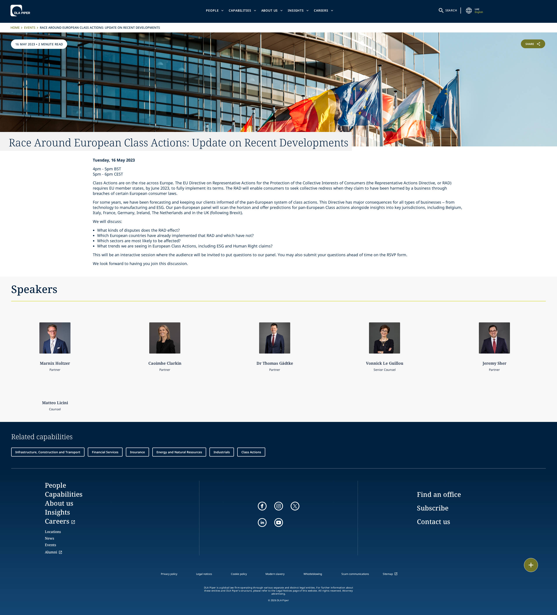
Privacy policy (169, 574)
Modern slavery (275, 574)
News (49, 538)
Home (15, 27)
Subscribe (432, 507)
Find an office (439, 494)
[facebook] (262, 506)
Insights (296, 10)
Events (29, 27)
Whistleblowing (313, 574)
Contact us (433, 521)
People (212, 10)
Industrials (222, 452)
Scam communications (355, 574)
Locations (53, 531)
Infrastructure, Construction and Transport (47, 452)
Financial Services (105, 452)
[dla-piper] (21, 10)
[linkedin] (262, 522)
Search (451, 10)
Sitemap (388, 574)
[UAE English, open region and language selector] (469, 10)
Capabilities (240, 10)
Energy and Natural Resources (179, 452)
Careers (321, 10)
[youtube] (278, 522)
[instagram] (278, 506)
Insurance (137, 452)
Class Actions (251, 452)
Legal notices (204, 574)
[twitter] (295, 506)
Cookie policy (239, 574)
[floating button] (531, 565)
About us (269, 10)
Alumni (51, 552)
